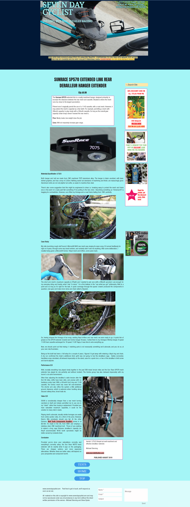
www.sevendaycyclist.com (51, 489)
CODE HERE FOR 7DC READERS (136, 148)
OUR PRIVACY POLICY (126, 59)
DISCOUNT (137, 147)
